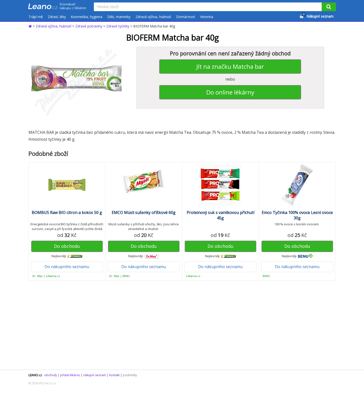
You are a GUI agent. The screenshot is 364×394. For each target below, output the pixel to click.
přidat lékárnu (70, 375)
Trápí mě (35, 16)
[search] (208, 7)
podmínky (130, 375)
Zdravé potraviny (88, 26)
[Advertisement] (179, 325)
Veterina (206, 16)
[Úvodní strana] (57, 6)
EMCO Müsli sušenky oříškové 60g (144, 212)
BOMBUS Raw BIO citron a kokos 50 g (67, 212)
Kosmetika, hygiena (86, 16)
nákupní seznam (94, 375)
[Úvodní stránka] (30, 26)
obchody (50, 375)
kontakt (114, 375)
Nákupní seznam (318, 15)
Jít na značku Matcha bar (230, 66)
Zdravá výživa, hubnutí (153, 16)
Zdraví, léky (57, 16)
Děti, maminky (118, 16)
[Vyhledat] (329, 6)
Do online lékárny (230, 92)
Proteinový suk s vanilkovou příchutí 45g (220, 215)
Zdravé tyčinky (117, 26)
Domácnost (185, 16)
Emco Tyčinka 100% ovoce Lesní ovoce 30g (297, 215)
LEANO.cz (35, 375)
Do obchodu (67, 246)
